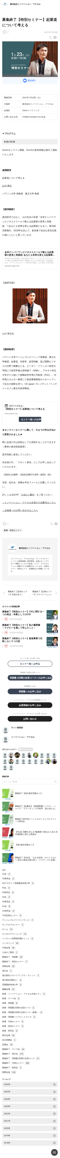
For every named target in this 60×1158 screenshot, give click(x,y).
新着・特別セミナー (12, 530)
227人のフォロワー (9, 749)
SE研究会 (8, 901)
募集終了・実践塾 (12, 957)
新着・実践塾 (9, 1003)
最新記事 (5, 776)
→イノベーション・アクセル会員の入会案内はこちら (29, 502)
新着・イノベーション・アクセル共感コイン (23, 993)
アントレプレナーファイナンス (17, 920)
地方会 (6, 970)
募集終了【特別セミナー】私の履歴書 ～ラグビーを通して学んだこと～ (22, 626)
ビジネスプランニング (14, 933)
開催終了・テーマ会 (13, 1049)
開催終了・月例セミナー (15, 1063)
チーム (7, 929)
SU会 (6, 906)
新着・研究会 (9, 1030)
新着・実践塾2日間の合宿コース (18, 1007)
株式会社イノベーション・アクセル (25, 4)
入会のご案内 (27, 494)
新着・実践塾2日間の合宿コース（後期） (22, 1012)
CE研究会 (8, 878)
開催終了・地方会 (12, 1053)
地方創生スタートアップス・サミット (20, 975)
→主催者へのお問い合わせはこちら (20, 510)
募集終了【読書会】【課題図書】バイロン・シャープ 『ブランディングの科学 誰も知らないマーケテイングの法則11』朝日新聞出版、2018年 (36, 810)
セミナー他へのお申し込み (31, 419)
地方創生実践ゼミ (11, 980)
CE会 (6, 874)
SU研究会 (8, 910)
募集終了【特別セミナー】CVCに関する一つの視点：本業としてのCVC (23, 613)
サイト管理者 (17, 727)
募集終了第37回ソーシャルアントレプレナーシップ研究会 (35, 820)
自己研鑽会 (8, 1040)
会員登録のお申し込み (30, 705)
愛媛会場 (8, 989)
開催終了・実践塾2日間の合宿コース (20, 1058)
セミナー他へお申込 (31, 663)
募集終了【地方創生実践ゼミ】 (28, 793)
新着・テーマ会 (10, 998)
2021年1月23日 (51, 32)
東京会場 (8, 1035)
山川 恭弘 (7, 185)
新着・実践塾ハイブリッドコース (18, 1016)
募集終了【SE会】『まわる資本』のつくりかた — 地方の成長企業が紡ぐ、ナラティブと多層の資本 (36, 860)
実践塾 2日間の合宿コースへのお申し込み (31, 677)
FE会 (5, 887)
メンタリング (10, 943)
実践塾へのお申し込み (30, 691)
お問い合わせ (30, 718)
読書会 (7, 1044)
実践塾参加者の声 (11, 984)
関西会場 (8, 1072)
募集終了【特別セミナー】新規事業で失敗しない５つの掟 (22, 640)
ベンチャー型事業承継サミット (17, 938)
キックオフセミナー (12, 924)
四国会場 (8, 966)
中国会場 (8, 947)
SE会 (6, 897)
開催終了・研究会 (11, 1067)
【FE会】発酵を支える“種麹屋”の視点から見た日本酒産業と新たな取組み (36, 833)
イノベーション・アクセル (23, 737)
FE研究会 (7, 892)
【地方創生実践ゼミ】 (25, 844)
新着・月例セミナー (12, 1021)
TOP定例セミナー (11, 915)
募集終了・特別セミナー (14, 961)
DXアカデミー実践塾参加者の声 (17, 883)
